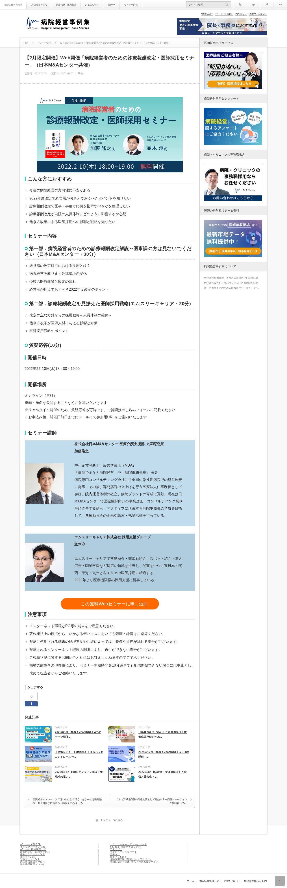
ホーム (190, 880)
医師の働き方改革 (13, 4)
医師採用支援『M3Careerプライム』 (131, 859)
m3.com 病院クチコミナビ (125, 846)
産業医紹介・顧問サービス (35, 851)
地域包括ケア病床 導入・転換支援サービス (134, 861)
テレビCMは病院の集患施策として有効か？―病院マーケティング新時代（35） (152, 801)
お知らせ (241, 14)
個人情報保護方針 (209, 880)
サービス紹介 (224, 14)
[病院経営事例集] (57, 24)
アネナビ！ (116, 849)
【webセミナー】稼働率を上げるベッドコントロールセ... (79, 755)
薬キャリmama (118, 856)
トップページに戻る (111, 820)
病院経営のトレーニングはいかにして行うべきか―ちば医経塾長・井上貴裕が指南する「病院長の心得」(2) (67, 801)
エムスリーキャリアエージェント (128, 844)
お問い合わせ (258, 14)
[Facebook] (267, 4)
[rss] (240, 4)
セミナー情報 (131, 4)
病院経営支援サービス (32, 861)
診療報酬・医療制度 (66, 4)
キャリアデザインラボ (32, 846)
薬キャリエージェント (32, 854)
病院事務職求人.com (32, 864)
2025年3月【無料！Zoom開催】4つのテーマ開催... (78, 735)
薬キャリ (115, 854)
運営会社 (207, 14)
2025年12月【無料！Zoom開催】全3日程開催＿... (163, 755)
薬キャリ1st (27, 856)
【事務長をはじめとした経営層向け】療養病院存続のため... (162, 735)
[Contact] (280, 4)
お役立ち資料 (92, 4)
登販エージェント (30, 859)
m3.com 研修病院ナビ (33, 849)
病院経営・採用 (39, 4)
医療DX (111, 4)
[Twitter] (253, 4)
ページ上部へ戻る (280, 881)
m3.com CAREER (30, 844)
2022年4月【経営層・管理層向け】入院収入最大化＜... (162, 774)
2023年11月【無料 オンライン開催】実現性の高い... (79, 774)
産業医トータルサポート (123, 851)
